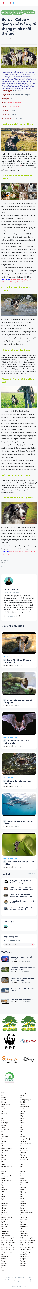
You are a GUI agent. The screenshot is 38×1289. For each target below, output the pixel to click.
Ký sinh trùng (5, 1185)
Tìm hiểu (28, 1277)
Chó (2, 1146)
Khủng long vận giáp (7, 1247)
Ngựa (22, 1095)
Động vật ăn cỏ (6, 1180)
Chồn (3, 1192)
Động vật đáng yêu (7, 1166)
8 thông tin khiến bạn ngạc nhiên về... (17, 782)
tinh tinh (3, 1259)
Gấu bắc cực (5, 1129)
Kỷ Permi (23, 1224)
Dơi (2, 1118)
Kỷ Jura (3, 1159)
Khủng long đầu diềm (26, 1242)
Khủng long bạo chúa (7, 1093)
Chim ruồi (4, 1206)
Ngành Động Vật (19, 1277)
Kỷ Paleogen (24, 1226)
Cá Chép (23, 1187)
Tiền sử (3, 1164)
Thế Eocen (23, 1229)
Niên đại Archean (25, 1215)
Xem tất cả (31, 873)
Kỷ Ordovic (23, 1219)
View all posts (10, 616)
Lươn (22, 1173)
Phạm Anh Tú (7, 39)
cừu (20, 166)
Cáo (2, 1143)
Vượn (22, 1206)
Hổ (2, 1254)
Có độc (3, 1173)
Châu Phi (23, 1141)
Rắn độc (22, 1265)
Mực (21, 1194)
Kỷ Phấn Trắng (24, 1159)
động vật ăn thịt (14, 106)
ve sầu (22, 1201)
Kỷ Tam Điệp (24, 1180)
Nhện (22, 1116)
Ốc (2, 1201)
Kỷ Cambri (4, 1219)
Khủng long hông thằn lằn (28, 1238)
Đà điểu (3, 1127)
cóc (21, 1169)
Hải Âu (22, 1208)
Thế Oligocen (5, 1231)
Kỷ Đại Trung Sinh (6, 1148)
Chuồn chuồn (24, 1256)
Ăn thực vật (23, 1148)
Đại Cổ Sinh (23, 1217)
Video (23, 1279)
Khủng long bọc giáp (7, 1249)
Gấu (2, 1111)
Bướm (22, 1113)
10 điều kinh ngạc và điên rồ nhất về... (18, 822)
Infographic (31, 1279)
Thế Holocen (24, 1235)
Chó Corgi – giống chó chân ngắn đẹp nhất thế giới (23, 969)
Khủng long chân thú (7, 1240)
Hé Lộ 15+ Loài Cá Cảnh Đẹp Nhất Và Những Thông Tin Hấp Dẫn (21, 889)
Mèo (2, 1162)
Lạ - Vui (18, 1279)
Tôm (2, 1116)
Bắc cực (3, 1178)
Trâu (2, 1182)
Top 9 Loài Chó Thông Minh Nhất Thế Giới (22, 902)
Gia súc (3, 1208)
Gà (21, 1125)
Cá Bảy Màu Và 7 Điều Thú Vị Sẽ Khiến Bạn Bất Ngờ (22, 882)
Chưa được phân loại (8, 1279)
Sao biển (23, 1263)
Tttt (2, 1270)
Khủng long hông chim (8, 1238)
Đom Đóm (4, 1136)
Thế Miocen (5, 1233)
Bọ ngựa (23, 1259)
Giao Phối (4, 1141)
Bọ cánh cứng (24, 1210)
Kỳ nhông (23, 1192)
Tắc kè (22, 1185)
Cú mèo (22, 1123)
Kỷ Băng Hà (4, 1256)
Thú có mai (4, 1150)
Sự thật (22, 1118)
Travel (3, 1261)
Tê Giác (22, 1155)
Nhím (3, 1196)
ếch (2, 1169)
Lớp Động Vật (9, 1277)
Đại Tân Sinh (24, 1150)
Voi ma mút (5, 1268)
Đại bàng (23, 1093)
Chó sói (22, 1111)
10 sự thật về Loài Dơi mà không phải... (16, 741)
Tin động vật (19, 1283)
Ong (21, 1129)
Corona (3, 1265)
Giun (21, 1164)
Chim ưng (23, 1203)
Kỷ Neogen (23, 1231)
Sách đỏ (22, 1171)
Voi (21, 1134)
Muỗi (21, 1132)
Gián (21, 1162)
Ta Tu (3, 1153)
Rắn (2, 1106)
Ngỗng (3, 1199)
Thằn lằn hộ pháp (25, 1249)
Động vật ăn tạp (25, 1252)
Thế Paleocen (5, 1229)
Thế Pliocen (24, 1233)
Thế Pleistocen (6, 1235)
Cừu (21, 1196)
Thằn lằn (23, 1153)
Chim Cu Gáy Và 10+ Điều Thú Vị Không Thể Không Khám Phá (22, 895)
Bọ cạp (22, 1136)
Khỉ (2, 1095)
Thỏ (2, 1194)
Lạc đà (22, 1189)
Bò (21, 1120)
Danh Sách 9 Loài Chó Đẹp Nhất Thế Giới (23, 990)
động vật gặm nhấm (26, 1143)
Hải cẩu (3, 1125)
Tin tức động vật (16, 1281)
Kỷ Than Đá (4, 1224)
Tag (21, 1268)
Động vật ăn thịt (25, 1139)
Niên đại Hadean (6, 1215)
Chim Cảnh (4, 1203)
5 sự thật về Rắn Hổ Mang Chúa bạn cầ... (17, 661)
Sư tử (3, 1109)
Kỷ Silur (3, 1222)
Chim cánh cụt (5, 1104)
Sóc (21, 1146)
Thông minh (24, 1157)
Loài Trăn (23, 1176)
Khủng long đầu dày (26, 1245)
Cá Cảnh (4, 1189)
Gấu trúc (4, 1113)
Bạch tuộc (4, 1123)
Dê (21, 1127)
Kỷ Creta (4, 1226)
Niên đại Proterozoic (7, 1217)
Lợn (2, 1120)
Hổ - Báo (23, 1102)
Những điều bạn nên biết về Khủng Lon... (17, 701)
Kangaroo (4, 1155)
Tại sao (22, 1261)
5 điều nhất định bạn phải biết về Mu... (18, 862)
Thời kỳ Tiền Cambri (26, 1212)
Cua (21, 1166)
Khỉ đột (3, 1102)
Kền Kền (22, 1199)
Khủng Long (24, 1182)
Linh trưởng (23, 1254)
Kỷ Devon (23, 1222)
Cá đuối (3, 1187)
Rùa (2, 1132)
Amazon (4, 1171)
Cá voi (22, 1097)
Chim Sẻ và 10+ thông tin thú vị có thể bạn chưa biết (23, 979)
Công (3, 1210)
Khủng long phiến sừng (27, 1247)
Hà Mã (3, 1157)
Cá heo (22, 1104)
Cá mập (3, 1097)
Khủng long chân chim (8, 1242)
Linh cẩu (4, 1263)
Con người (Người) (26, 1100)
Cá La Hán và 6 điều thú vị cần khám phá (22, 958)
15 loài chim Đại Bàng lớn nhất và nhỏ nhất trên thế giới (22, 909)
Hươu (22, 1178)
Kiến (2, 1139)
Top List (7, 1281)
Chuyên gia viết (27, 1281)
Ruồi (2, 1134)
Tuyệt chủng (24, 1109)
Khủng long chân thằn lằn (28, 1240)
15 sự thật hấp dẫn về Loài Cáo (22, 999)
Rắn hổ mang (24, 1106)
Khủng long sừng (6, 1245)
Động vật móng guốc (7, 1252)
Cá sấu (3, 1100)
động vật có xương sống (14, 103)
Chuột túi (4, 1212)
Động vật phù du (6, 1176)
